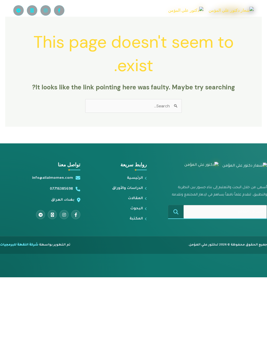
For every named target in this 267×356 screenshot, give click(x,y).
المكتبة (136, 219)
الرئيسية (135, 178)
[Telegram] (18, 10)
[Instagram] (45, 10)
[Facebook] (59, 10)
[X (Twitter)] (32, 10)
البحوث (136, 209)
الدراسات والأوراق (127, 188)
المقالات (135, 198)
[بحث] (176, 211)
